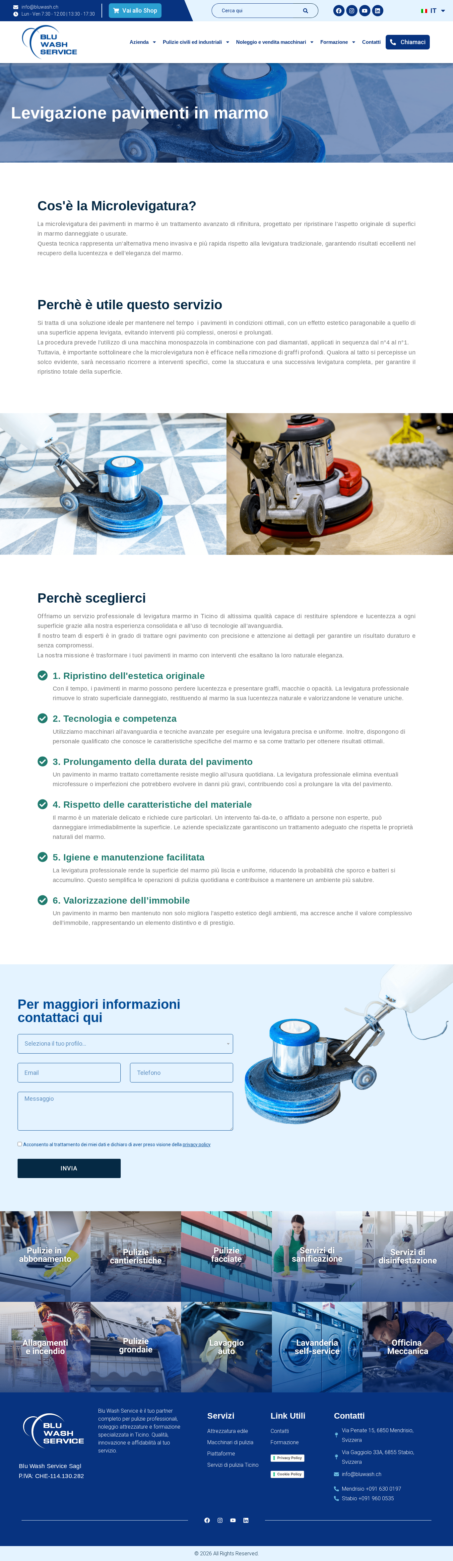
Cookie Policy (289, 1474)
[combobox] (252, 10)
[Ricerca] (305, 10)
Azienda (139, 42)
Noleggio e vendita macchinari (271, 42)
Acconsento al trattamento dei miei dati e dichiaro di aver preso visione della (117, 1144)
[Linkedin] (377, 10)
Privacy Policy (289, 1457)
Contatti (371, 42)
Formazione (334, 42)
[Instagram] (351, 10)
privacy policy (197, 1144)
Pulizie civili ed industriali (192, 42)
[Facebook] (339, 10)
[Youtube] (364, 10)
